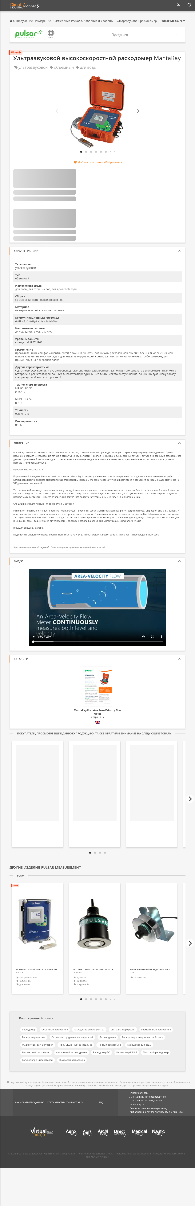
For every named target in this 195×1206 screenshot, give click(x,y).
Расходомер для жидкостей (89, 1029)
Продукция (120, 35)
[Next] (138, 111)
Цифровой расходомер (72, 1060)
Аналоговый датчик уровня (71, 1052)
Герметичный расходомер (156, 1029)
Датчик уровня (107, 1037)
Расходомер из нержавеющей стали (142, 1037)
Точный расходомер (109, 1044)
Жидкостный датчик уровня (37, 1044)
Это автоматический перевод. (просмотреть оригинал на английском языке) (59, 547)
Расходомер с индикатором (37, 1060)
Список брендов (138, 1093)
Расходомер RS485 (126, 1052)
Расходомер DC (101, 1052)
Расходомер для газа (33, 1037)
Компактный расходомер (36, 1052)
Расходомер (28, 1029)
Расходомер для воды (139, 1044)
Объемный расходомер (55, 1029)
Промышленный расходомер (75, 1044)
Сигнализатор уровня (123, 1029)
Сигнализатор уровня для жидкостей (72, 1037)
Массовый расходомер (156, 1052)
